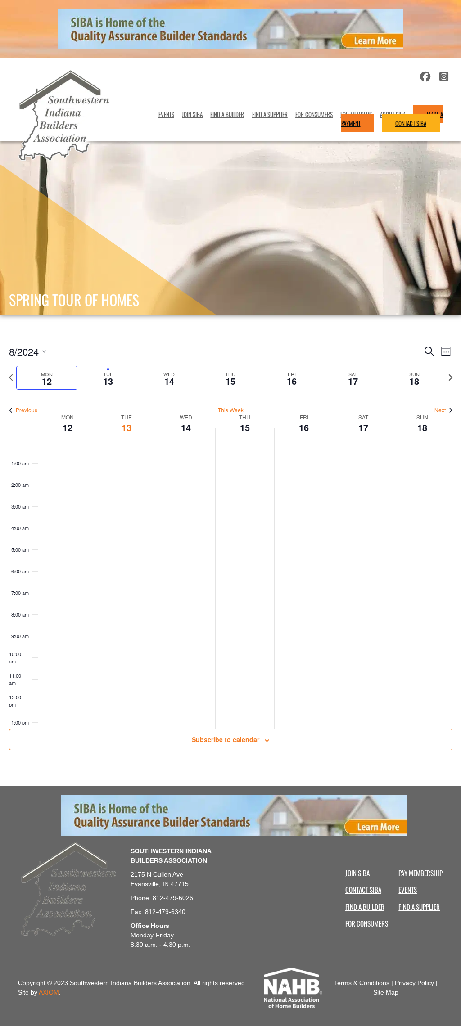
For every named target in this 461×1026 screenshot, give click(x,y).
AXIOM (49, 992)
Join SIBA (192, 114)
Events (166, 114)
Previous (26, 410)
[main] (230, 550)
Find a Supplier (270, 114)
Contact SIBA (410, 123)
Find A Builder (227, 114)
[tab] (46, 378)
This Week (231, 410)
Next (440, 410)
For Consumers (314, 114)
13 (126, 427)
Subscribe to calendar (225, 739)
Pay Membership (420, 872)
